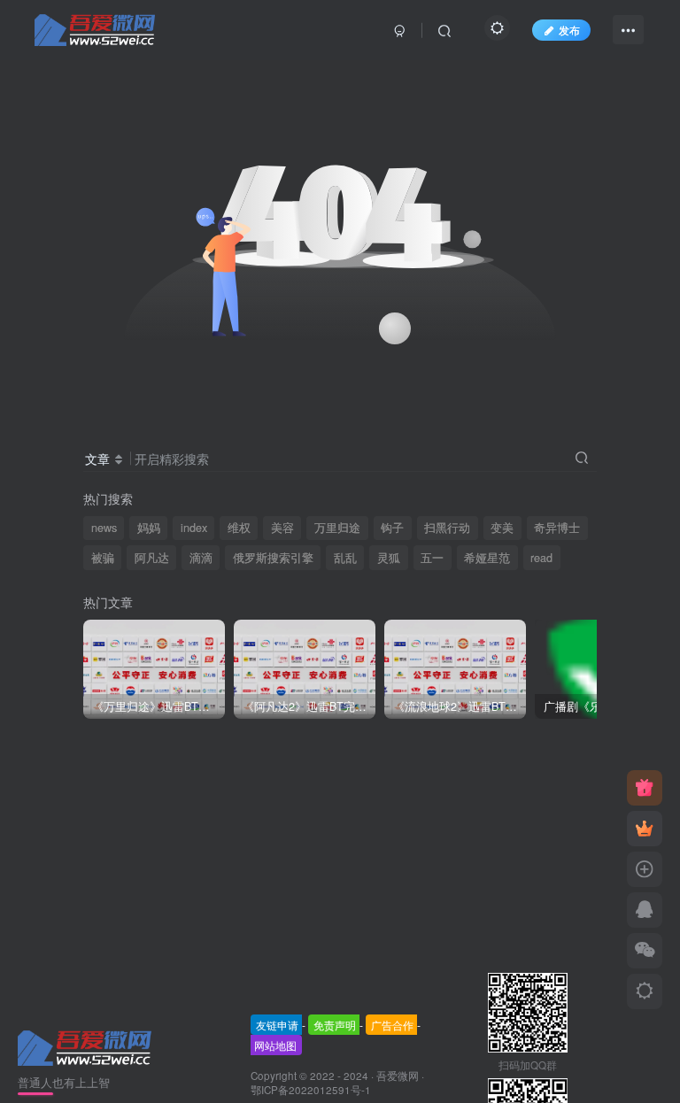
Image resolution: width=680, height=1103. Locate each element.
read (541, 558)
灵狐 (388, 558)
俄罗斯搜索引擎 (273, 558)
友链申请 (277, 1024)
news (104, 528)
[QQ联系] (644, 910)
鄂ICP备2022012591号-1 (311, 1090)
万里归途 (337, 528)
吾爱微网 (397, 1075)
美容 (282, 528)
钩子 (392, 528)
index (194, 528)
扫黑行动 (447, 528)
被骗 (102, 558)
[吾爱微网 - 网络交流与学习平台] (86, 1045)
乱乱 (345, 558)
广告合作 (392, 1024)
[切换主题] (644, 991)
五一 (432, 558)
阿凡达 (152, 558)
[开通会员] (644, 828)
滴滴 (200, 558)
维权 (239, 528)
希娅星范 (487, 558)
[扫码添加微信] (644, 950)
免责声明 (334, 1024)
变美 (502, 528)
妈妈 (148, 528)
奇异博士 (557, 528)
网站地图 (275, 1045)
